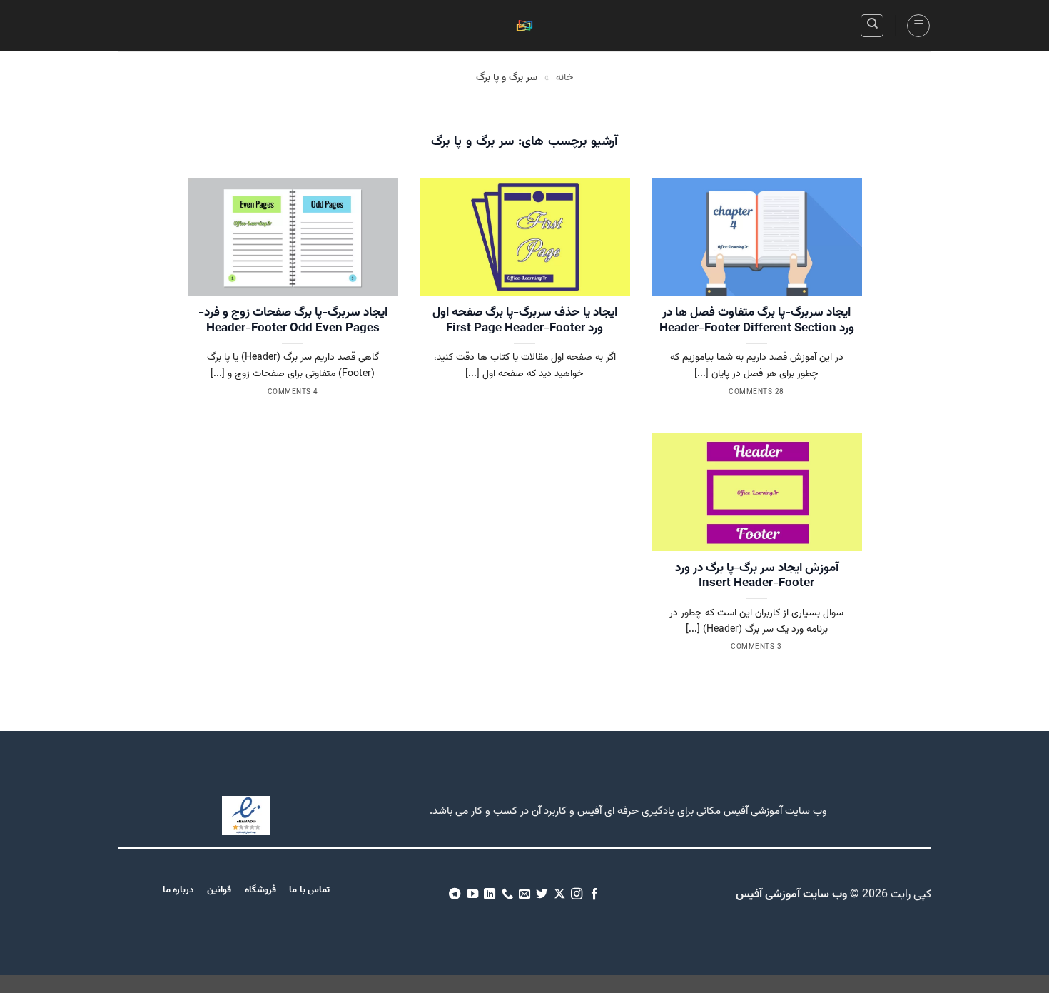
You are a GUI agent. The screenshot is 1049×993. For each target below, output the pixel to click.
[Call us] (506, 894)
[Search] (872, 25)
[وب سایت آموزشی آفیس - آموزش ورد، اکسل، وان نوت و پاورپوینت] (524, 26)
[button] (918, 25)
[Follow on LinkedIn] (489, 894)
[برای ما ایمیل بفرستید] (524, 894)
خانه (565, 78)
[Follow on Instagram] (576, 894)
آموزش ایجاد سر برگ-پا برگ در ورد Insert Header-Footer (756, 576)
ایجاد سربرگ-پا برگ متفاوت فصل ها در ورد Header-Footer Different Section (756, 321)
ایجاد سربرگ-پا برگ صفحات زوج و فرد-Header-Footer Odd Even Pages (292, 321)
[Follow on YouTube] (471, 894)
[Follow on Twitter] (541, 894)
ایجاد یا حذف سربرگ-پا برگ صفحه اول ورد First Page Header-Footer (524, 321)
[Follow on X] (559, 894)
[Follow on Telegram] (454, 894)
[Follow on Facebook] (594, 894)
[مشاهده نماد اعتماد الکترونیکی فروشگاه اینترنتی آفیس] (246, 816)
